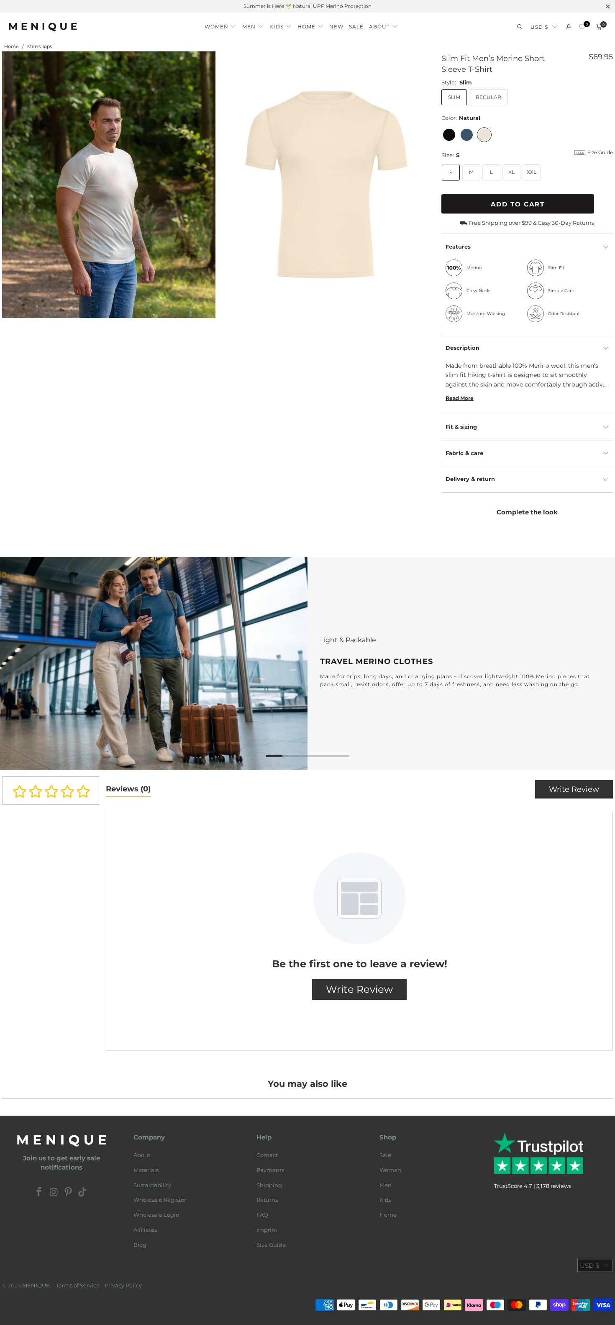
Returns (267, 1199)
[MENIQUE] (42, 27)
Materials (146, 1170)
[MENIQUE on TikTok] (83, 1192)
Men (385, 1185)
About (141, 1155)
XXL (531, 172)
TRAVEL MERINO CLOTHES (307, 663)
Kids (385, 1199)
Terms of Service (78, 1285)
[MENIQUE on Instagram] (54, 1192)
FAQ (262, 1214)
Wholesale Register (159, 1199)
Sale (385, 1155)
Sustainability (152, 1185)
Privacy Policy (123, 1285)
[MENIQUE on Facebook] (39, 1192)
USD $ (539, 27)
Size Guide (271, 1244)
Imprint (266, 1229)
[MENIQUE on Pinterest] (68, 1192)
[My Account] (568, 27)
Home (388, 1214)
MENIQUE (36, 1285)
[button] (221, 24)
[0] (582, 27)
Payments (270, 1170)
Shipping (269, 1185)
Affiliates (145, 1229)
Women (390, 1170)
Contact (267, 1155)
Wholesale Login (156, 1214)
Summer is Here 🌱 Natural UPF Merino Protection (307, 6)
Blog (139, 1244)
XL (511, 172)
